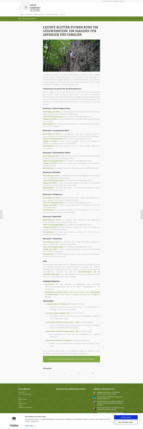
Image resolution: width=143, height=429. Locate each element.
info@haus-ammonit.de (25, 407)
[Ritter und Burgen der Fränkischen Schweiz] (141, 214)
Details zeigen (29, 425)
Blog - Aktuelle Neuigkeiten (27, 19)
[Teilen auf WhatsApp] (64, 373)
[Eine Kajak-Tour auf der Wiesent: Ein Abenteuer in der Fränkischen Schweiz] (1, 214)
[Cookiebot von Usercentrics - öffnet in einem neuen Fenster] (14, 426)
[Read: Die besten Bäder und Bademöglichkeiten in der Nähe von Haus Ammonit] (94, 397)
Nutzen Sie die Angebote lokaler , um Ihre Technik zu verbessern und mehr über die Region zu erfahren (72, 294)
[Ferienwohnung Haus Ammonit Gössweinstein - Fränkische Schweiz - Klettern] (71, 56)
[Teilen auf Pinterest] (79, 373)
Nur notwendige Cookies (126, 422)
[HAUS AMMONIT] (29, 7)
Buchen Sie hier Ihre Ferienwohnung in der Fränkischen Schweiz (71, 359)
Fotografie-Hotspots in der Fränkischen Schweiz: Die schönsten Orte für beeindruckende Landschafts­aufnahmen (110, 403)
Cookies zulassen (126, 417)
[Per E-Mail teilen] (93, 373)
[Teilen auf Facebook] (50, 373)
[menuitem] (21, 14)
